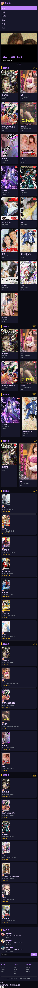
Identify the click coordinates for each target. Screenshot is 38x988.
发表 (34, 954)
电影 (3, 12)
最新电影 (28, 967)
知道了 (2, 987)
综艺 (3, 20)
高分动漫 (28, 971)
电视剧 (4, 16)
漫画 (3, 28)
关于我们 (3, 967)
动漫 (3, 24)
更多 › (34, 68)
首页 (3, 8)
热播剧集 (28, 969)
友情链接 (3, 971)
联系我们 (3, 969)
